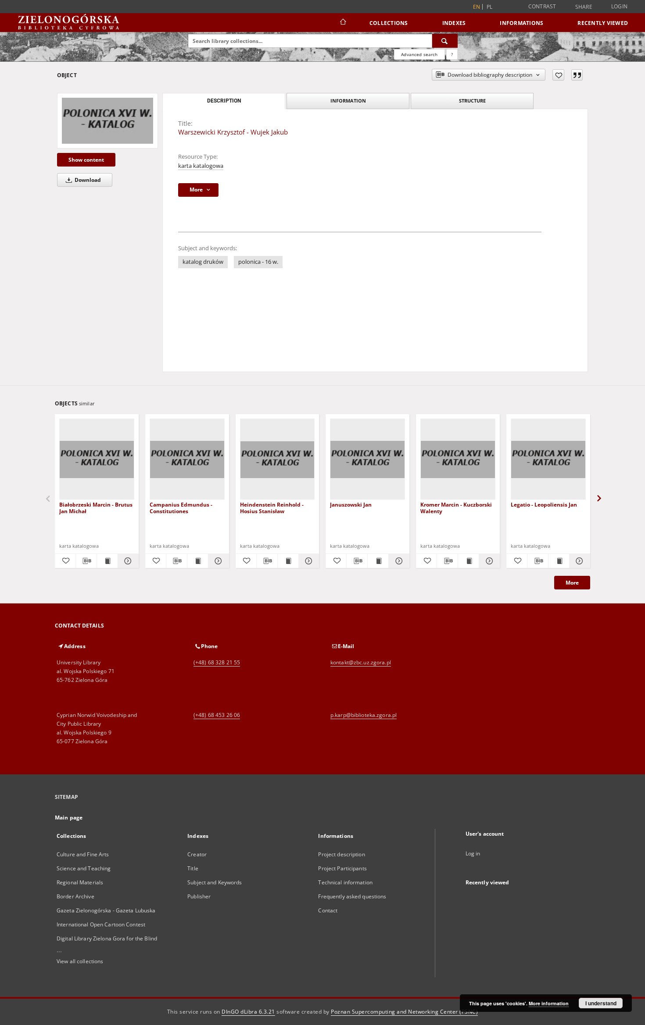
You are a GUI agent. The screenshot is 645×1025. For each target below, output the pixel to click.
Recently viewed (602, 23)
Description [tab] (224, 101)
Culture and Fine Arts (83, 854)
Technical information (345, 882)
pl (490, 7)
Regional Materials (80, 882)
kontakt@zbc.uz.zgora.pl (360, 662)
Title (192, 868)
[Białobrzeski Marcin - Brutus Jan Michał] (97, 459)
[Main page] (342, 22)
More (572, 582)
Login (619, 6)
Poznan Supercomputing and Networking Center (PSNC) (404, 1011)
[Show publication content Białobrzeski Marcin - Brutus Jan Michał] (107, 561)
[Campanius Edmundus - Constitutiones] (187, 459)
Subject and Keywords (214, 882)
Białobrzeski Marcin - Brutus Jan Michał (96, 507)
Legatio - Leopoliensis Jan (544, 504)
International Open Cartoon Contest (101, 924)
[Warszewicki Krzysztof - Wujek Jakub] (107, 120)
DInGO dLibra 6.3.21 (248, 1011)
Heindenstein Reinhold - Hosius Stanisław (272, 507)
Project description (341, 854)
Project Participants (342, 868)
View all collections (80, 961)
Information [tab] (348, 100)
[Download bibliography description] (86, 561)
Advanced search (419, 54)
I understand (600, 1003)
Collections (388, 23)
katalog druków (203, 262)
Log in (473, 853)
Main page (68, 817)
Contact (327, 910)
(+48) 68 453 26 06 (217, 715)
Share (583, 7)
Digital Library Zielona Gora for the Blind (107, 938)
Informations (521, 23)
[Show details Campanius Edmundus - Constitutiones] (217, 561)
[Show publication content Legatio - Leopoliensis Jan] (558, 561)
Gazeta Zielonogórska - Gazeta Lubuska (106, 910)
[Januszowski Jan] (367, 459)
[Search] (445, 41)
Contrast (542, 6)
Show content (86, 159)
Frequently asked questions (352, 896)
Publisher (199, 896)
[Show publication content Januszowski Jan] (378, 561)
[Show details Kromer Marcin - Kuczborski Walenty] (488, 561)
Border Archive (75, 896)
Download (87, 180)
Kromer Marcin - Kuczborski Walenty (456, 507)
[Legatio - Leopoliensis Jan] (548, 459)
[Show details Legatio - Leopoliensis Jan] (578, 561)
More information (549, 1003)
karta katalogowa (200, 166)
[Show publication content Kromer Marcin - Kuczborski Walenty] (468, 561)
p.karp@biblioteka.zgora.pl (363, 715)
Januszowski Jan (351, 504)
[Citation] (577, 75)
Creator (197, 854)
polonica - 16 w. (258, 262)
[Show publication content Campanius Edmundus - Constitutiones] (197, 561)
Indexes (454, 23)
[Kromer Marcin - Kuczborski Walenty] (458, 459)
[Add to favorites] (558, 75)
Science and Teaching (84, 868)
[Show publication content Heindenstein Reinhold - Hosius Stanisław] (288, 561)
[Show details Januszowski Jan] (397, 561)
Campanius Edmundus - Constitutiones (181, 507)
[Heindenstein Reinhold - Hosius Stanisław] (277, 459)
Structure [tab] (472, 100)
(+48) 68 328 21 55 (217, 662)
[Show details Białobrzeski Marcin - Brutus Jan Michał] (127, 561)
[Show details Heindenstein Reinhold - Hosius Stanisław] (307, 561)
